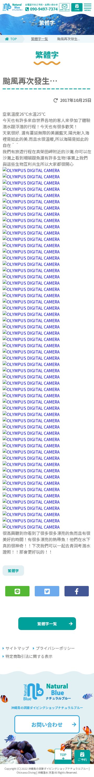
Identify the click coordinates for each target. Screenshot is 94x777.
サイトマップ (17, 648)
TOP (13, 38)
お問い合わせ (47, 724)
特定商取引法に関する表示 (28, 656)
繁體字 (13, 570)
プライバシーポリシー (55, 648)
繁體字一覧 (39, 38)
